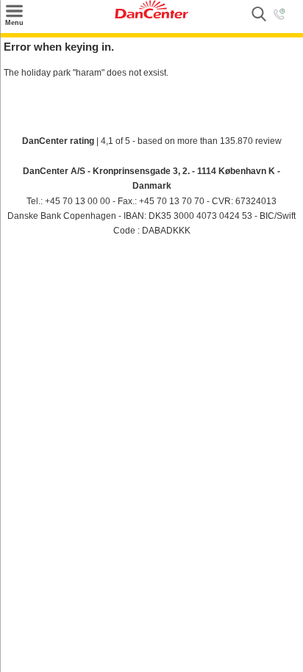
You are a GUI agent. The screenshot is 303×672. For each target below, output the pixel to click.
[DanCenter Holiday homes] (151, 15)
